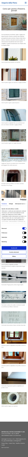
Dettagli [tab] (11, 203)
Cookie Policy (12, 443)
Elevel (8, 447)
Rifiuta (14, 256)
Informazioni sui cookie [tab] (21, 203)
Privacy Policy (4, 443)
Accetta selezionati (14, 252)
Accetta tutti (14, 248)
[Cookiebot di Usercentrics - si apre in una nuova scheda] (20, 200)
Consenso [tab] (4, 203)
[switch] (24, 233)
